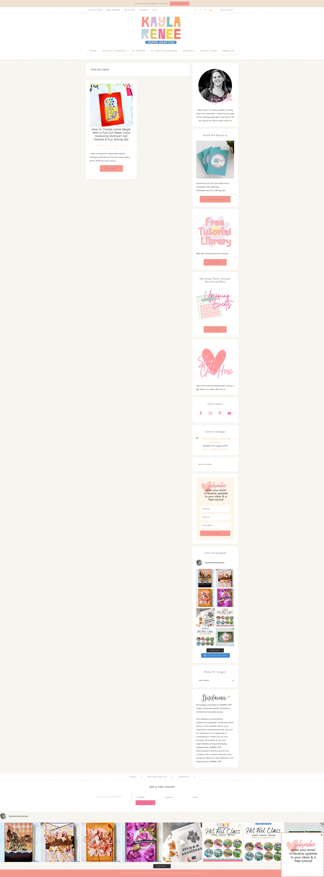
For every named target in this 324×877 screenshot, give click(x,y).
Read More (111, 168)
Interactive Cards (111, 148)
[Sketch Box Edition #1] (215, 160)
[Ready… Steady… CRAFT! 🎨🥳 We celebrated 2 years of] (205, 578)
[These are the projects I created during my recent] (225, 598)
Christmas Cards (112, 145)
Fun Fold (124, 145)
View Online (208, 449)
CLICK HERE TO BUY (215, 199)
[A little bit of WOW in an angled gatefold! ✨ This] (225, 578)
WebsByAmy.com (198, 873)
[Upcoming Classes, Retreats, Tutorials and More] (215, 324)
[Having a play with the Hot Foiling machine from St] (205, 617)
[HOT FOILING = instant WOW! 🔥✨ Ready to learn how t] (205, 637)
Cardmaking (99, 145)
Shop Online (221, 449)
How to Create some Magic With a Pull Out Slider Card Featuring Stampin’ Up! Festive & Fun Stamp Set (111, 134)
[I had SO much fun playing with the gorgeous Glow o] (205, 598)
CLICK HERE (215, 262)
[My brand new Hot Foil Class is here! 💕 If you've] (225, 617)
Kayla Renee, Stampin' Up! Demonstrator (162, 30)
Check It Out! (179, 3)
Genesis (156, 873)
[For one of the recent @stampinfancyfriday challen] (225, 637)
